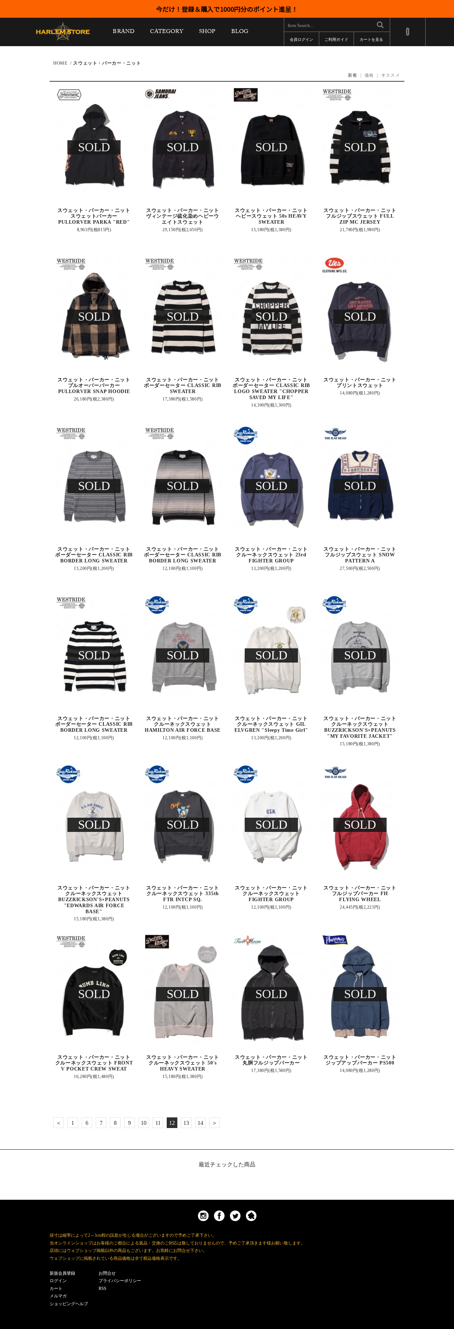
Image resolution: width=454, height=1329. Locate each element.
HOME (60, 63)
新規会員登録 (62, 1273)
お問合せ (107, 1273)
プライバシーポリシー (120, 1280)
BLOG (239, 33)
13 (186, 1123)
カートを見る (371, 41)
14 (200, 1123)
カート (56, 1288)
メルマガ (58, 1295)
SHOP (207, 33)
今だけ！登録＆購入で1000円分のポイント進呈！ (227, 8)
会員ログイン (301, 41)
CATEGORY (166, 33)
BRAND (123, 33)
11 (158, 1123)
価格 (369, 75)
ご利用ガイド (336, 41)
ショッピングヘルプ (69, 1303)
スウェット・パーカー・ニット (107, 63)
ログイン (58, 1280)
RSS (102, 1288)
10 (143, 1123)
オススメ (390, 75)
